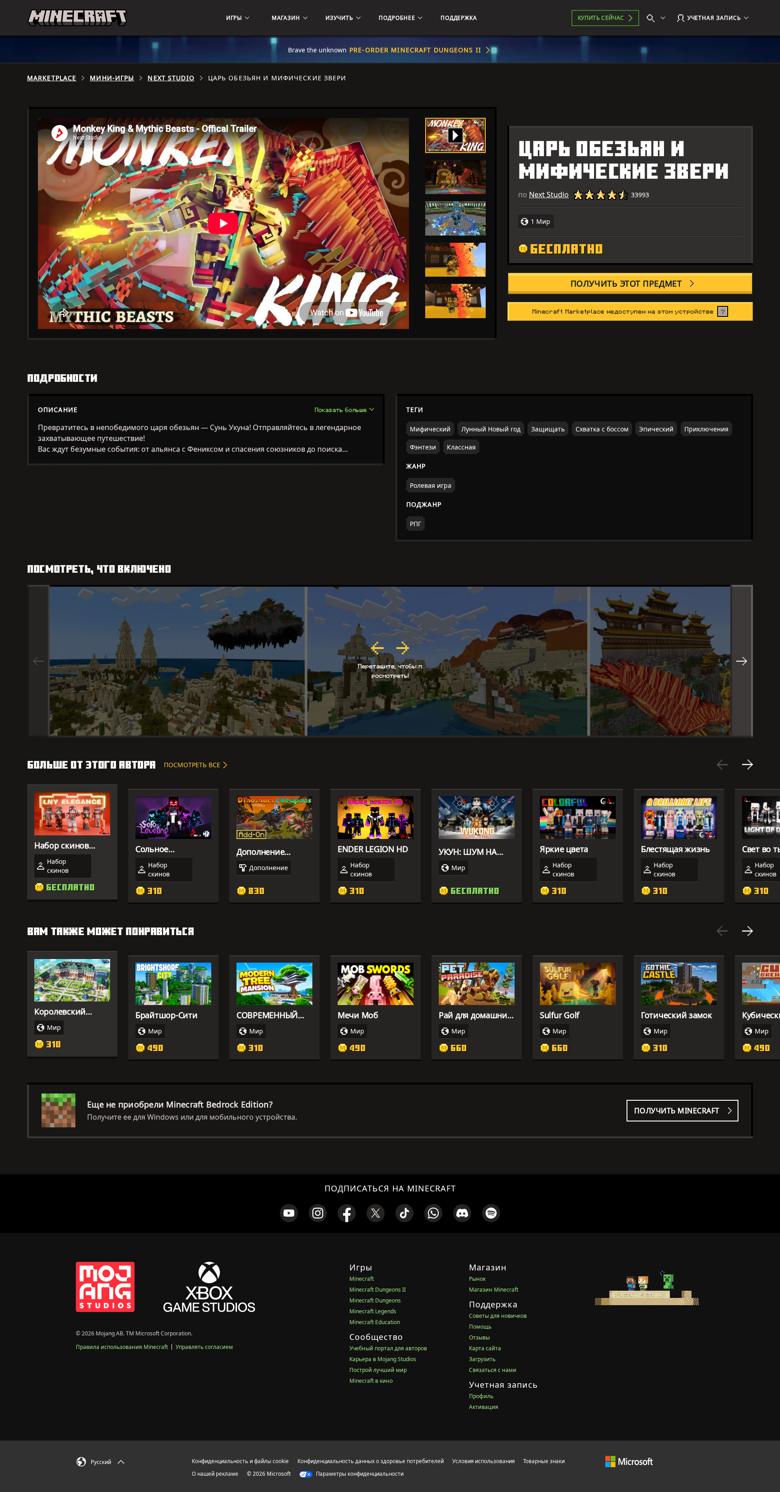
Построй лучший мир (378, 1370)
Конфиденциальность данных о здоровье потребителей (370, 1461)
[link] (289, 1213)
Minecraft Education (374, 1322)
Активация (483, 1407)
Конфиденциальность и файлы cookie (240, 1461)
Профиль (481, 1396)
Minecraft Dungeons (375, 1300)
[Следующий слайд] (747, 764)
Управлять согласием (204, 1347)
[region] (390, 661)
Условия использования (483, 1461)
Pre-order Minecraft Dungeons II (415, 50)
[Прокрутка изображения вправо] (741, 661)
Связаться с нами (492, 1370)
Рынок (477, 1279)
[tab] (455, 135)
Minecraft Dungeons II (377, 1289)
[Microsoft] (629, 1461)
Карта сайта (485, 1348)
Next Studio (171, 78)
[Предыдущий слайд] (722, 764)
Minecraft (361, 1279)
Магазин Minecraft (493, 1289)
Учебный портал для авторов (388, 1348)
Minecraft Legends (372, 1311)
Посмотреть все (192, 764)
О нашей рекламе (215, 1473)
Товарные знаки (544, 1461)
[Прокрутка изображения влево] (38, 661)
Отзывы (479, 1337)
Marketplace (51, 78)
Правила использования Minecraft (122, 1347)
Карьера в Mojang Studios (382, 1359)
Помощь (480, 1326)
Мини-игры (112, 78)
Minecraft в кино (371, 1381)
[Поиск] (658, 18)
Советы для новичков (498, 1316)
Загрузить (482, 1359)
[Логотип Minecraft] (77, 18)
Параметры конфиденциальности (359, 1473)
